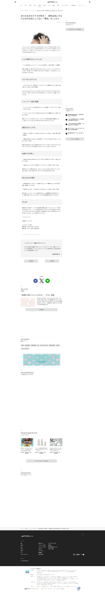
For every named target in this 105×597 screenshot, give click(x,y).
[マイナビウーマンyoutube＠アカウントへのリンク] (83, 554)
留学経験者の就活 (43, 570)
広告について (41, 543)
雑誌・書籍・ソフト (47, 577)
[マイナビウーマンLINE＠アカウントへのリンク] (78, 554)
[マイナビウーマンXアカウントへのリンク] (81, 554)
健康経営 (55, 586)
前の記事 (31, 261)
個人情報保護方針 (62, 588)
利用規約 (49, 545)
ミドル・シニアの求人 (47, 571)
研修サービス (39, 586)
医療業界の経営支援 (44, 584)
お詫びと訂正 (41, 554)
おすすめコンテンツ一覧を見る (75, 29)
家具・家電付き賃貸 (40, 580)
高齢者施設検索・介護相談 (61, 580)
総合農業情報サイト (65, 577)
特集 (58, 5)
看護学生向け (49, 570)
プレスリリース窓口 (42, 545)
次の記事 (52, 261)
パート (42, 571)
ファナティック (23, 22)
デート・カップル (31, 10)
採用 (54, 588)
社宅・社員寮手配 (67, 586)
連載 (53, 5)
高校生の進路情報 (39, 574)
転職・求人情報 (61, 570)
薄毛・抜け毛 (52, 345)
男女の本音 (27, 345)
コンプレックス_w (44, 345)
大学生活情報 (75, 576)
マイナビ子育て (71, 577)
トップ (21, 5)
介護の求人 (38, 584)
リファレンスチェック (74, 586)
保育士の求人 (72, 583)
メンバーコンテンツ (64, 5)
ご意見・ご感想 (51, 548)
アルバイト (38, 571)
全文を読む (41, 309)
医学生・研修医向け (55, 570)
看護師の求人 (54, 583)
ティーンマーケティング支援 (67, 576)
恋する (40, 5)
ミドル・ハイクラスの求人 (72, 570)
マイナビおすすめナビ (24, 560)
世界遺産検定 (59, 577)
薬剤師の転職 (49, 583)
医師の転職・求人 (66, 583)
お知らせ (40, 548)
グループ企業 (57, 588)
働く (26, 5)
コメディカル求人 (60, 583)
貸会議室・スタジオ (60, 586)
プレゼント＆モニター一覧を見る (41, 461)
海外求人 (66, 570)
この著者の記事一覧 (56, 254)
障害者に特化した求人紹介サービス (57, 571)
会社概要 (42, 588)
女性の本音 (33, 345)
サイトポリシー (41, 550)
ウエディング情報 (53, 577)
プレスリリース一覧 (42, 547)
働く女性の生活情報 (40, 577)
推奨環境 (40, 552)
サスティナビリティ (50, 588)
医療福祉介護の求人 (40, 572)
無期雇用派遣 (77, 583)
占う (49, 5)
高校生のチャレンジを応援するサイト (57, 576)
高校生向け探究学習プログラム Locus (49, 574)
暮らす (45, 5)
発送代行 (51, 586)
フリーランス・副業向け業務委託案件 (68, 571)
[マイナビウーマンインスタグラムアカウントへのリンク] (74, 554)
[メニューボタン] (15, 2)
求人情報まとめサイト (40, 576)
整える (30, 5)
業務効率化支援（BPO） (45, 586)
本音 (22, 345)
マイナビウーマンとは (52, 543)
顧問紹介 (45, 583)
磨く (35, 5)
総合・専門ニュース (47, 576)
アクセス (45, 588)
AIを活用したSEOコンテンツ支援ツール (50, 580)
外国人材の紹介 (50, 584)
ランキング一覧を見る (75, 139)
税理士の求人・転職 (40, 583)
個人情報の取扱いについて (52, 547)
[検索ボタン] (90, 2)
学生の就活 (38, 570)
